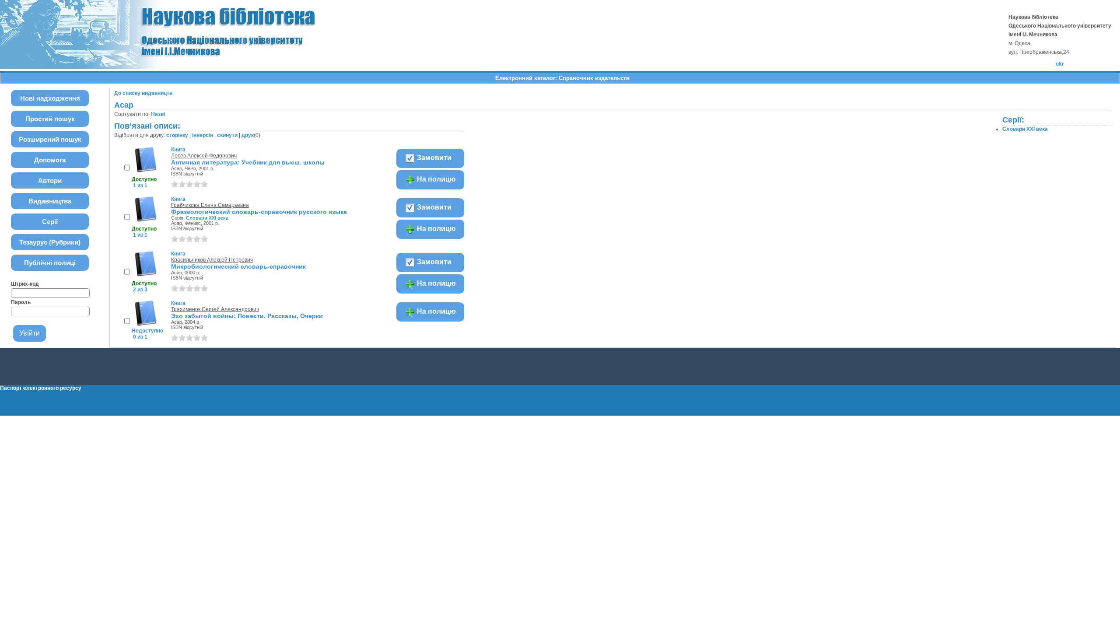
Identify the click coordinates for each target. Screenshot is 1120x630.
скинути (227, 135)
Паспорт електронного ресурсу (40, 388)
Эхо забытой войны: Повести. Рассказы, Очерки (247, 315)
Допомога (50, 160)
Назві (158, 114)
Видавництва (49, 201)
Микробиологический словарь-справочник (238, 266)
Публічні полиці (50, 262)
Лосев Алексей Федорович (204, 156)
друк (248, 135)
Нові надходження (50, 98)
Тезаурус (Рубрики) (49, 242)
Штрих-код (25, 284)
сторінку (177, 135)
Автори (50, 180)
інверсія (202, 135)
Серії (50, 221)
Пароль (21, 302)
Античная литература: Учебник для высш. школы (248, 162)
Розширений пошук (50, 139)
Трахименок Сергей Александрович (215, 309)
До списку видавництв (143, 93)
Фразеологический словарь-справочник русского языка (259, 211)
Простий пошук (50, 118)
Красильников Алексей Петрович (212, 260)
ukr (1060, 64)
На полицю (435, 179)
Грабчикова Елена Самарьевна (210, 205)
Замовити (433, 157)
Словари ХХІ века (207, 217)
